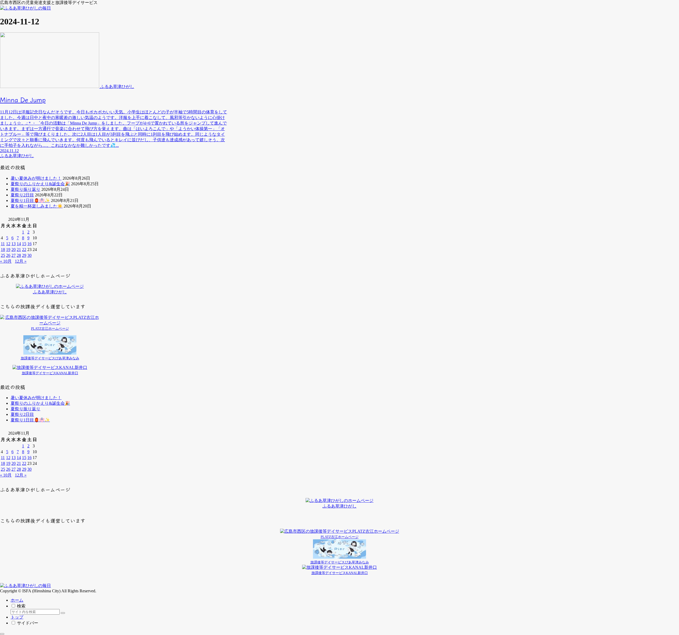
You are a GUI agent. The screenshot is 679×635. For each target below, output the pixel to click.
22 (24, 249)
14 (19, 243)
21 (19, 249)
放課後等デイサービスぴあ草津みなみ (50, 358)
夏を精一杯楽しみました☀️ (37, 206)
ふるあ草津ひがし (50, 292)
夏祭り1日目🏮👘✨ (30, 200)
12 (8, 243)
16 (29, 243)
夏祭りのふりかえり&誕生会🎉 (40, 184)
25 (3, 255)
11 (3, 243)
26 (8, 255)
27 (13, 255)
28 (19, 255)
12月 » (21, 261)
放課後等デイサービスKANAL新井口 (50, 373)
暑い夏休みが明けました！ (36, 178)
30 (29, 255)
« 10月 (6, 261)
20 (13, 249)
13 (13, 243)
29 (24, 255)
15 (24, 243)
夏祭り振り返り (25, 189)
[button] (63, 613)
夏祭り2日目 (22, 195)
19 (8, 249)
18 (3, 249)
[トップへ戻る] (2, 634)
